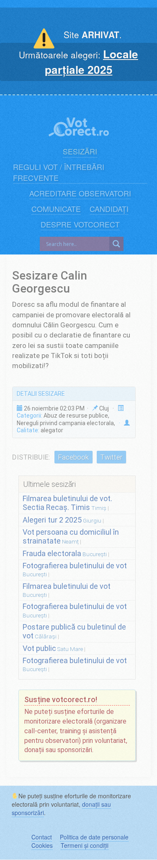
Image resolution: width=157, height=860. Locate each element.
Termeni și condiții (84, 845)
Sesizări (80, 151)
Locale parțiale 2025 (92, 62)
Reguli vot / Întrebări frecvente (58, 172)
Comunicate (56, 209)
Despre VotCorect (80, 224)
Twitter (111, 457)
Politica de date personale (94, 837)
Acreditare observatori (80, 193)
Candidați (109, 209)
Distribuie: (31, 457)
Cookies (42, 845)
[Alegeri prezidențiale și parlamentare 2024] (79, 122)
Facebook (73, 457)
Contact (41, 837)
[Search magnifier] (116, 244)
